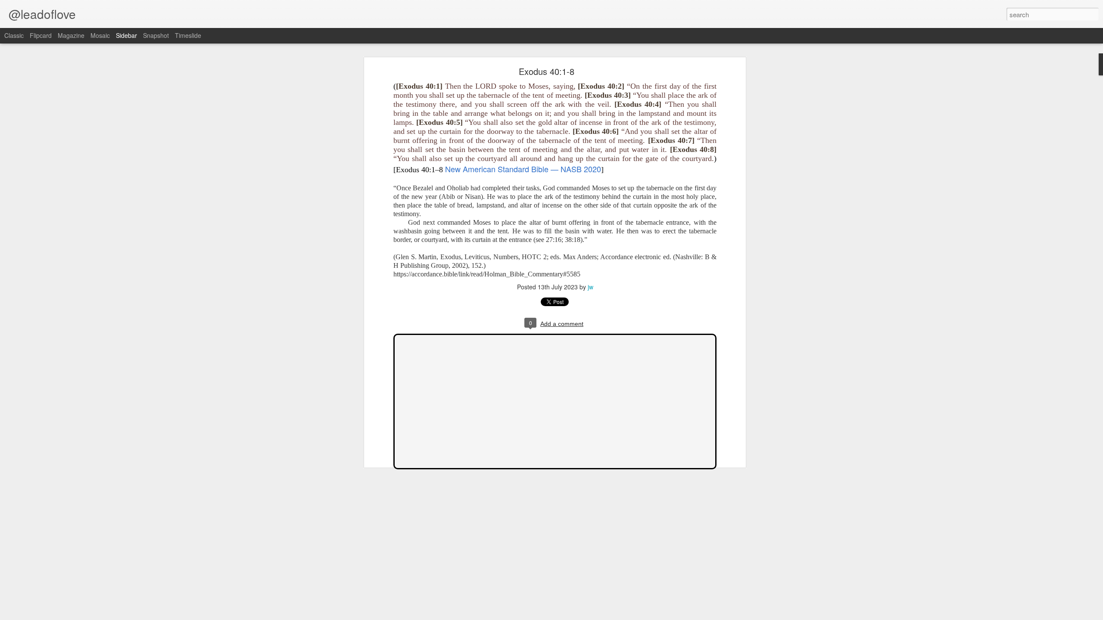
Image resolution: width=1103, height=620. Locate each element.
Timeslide (188, 35)
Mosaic (100, 35)
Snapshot (156, 35)
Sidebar (126, 35)
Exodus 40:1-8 (546, 71)
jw (590, 286)
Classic (14, 35)
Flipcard (41, 35)
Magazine (71, 35)
